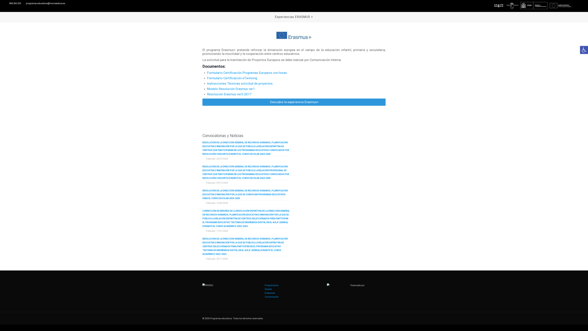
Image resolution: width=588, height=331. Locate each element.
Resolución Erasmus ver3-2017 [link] (229, 94)
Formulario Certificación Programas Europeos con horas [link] (247, 73)
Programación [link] (272, 285)
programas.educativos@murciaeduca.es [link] (45, 3)
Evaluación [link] (270, 293)
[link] (584, 50)
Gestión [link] (268, 289)
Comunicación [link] (272, 297)
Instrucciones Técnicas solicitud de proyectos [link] (240, 83)
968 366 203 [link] (15, 3)
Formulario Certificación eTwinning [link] (232, 78)
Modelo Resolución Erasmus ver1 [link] (231, 89)
